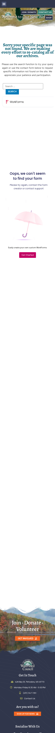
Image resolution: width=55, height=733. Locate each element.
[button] (4, 4)
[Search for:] (23, 86)
